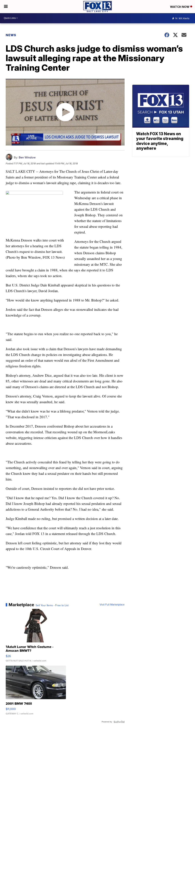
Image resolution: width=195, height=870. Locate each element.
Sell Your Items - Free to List (52, 605)
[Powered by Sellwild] (119, 721)
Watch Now (180, 7)
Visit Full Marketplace (112, 604)
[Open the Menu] (6, 6)
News (11, 35)
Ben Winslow (27, 157)
